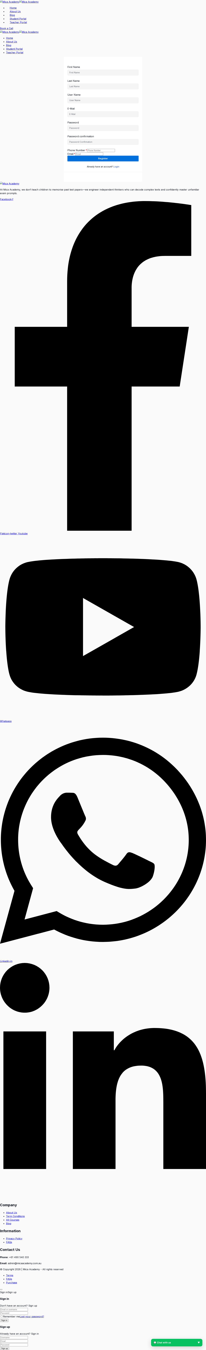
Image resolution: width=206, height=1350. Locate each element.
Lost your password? (32, 1316)
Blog (12, 15)
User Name (74, 94)
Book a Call (6, 28)
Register (103, 158)
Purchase (11, 1282)
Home (13, 7)
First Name (73, 66)
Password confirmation (80, 136)
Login (116, 166)
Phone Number (77, 150)
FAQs (9, 1242)
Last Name (73, 80)
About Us (15, 11)
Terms (9, 1275)
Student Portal (18, 18)
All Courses (12, 1219)
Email (71, 153)
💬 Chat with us (177, 1342)
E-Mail (71, 108)
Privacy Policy (14, 1238)
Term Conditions (15, 1216)
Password (73, 122)
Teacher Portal (18, 22)
